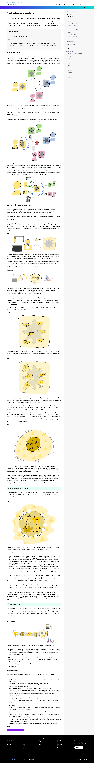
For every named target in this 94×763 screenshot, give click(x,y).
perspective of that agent (34, 402)
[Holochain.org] (14, 759)
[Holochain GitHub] (86, 7)
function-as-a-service (18, 613)
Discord (40, 740)
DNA (8, 424)
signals (11, 258)
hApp (8, 312)
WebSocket (45, 256)
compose (25, 21)
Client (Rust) (24, 747)
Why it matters (13, 40)
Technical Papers (61, 743)
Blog (58, 745)
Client (8, 233)
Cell (8, 358)
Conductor (10, 270)
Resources (76, 4)
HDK (22, 740)
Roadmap (59, 744)
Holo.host (59, 741)
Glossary (23, 749)
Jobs (58, 747)
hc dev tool (24, 748)
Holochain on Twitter (43, 743)
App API (23, 743)
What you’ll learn (13, 31)
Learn (65, 4)
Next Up (9, 726)
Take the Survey (79, 747)
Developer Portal (11, 4)
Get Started (59, 4)
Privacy (25, 759)
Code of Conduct (42, 745)
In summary (11, 621)
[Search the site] (82, 7)
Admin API (24, 744)
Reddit (40, 744)
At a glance (10, 219)
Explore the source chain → (15, 730)
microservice (10, 468)
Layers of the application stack (19, 36)
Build (70, 4)
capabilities (25, 421)
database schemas (48, 558)
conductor (14, 304)
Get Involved (83, 4)
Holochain (59, 740)
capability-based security (39, 174)
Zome (8, 501)
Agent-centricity (15, 35)
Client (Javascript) (25, 745)
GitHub (40, 741)
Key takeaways (13, 670)
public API (49, 565)
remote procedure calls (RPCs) (29, 256)
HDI (22, 741)
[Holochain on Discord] (84, 7)
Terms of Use (31, 759)
